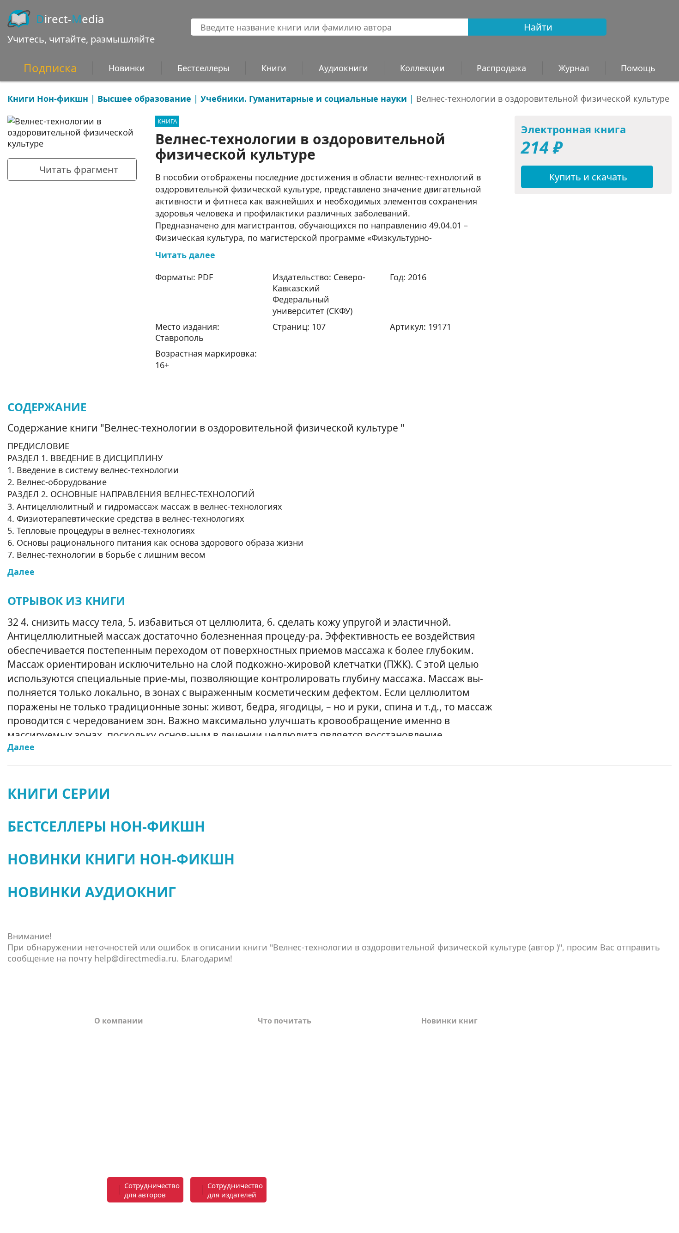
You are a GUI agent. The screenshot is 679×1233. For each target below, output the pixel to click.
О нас (104, 1092)
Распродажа (501, 68)
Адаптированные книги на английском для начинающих (317, 1111)
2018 (429, 1147)
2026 (429, 1036)
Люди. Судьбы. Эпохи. (301, 1130)
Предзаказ (115, 1106)
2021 (429, 1106)
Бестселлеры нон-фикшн (106, 826)
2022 (429, 1092)
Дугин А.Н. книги (291, 1064)
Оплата (108, 1036)
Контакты (113, 1078)
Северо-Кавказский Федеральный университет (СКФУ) (319, 293)
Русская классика (291, 1144)
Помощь (110, 1064)
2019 (429, 1133)
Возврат (110, 1050)
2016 (417, 277)
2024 (429, 1064)
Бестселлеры (203, 68)
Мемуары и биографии (303, 1092)
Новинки (127, 68)
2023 (429, 1078)
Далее (21, 571)
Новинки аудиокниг (91, 891)
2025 (429, 1050)
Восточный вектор (294, 1036)
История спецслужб (295, 1050)
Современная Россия (298, 1078)
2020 (429, 1120)
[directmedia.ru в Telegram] (383, 1190)
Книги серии (58, 793)
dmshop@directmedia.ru (519, 1218)
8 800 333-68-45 (522, 1184)
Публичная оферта (131, 1144)
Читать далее (185, 254)
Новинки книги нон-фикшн (121, 859)
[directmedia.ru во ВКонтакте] (363, 1190)
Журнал (573, 68)
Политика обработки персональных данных (165, 1125)
